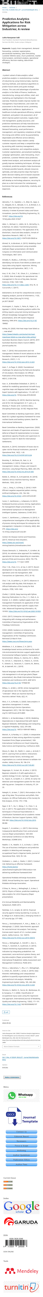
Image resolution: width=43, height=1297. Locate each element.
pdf (7, 1012)
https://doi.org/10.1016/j (11, 496)
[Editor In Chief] (21, 1133)
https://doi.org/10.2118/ (27, 320)
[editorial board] (21, 1138)
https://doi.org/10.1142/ (11, 1004)
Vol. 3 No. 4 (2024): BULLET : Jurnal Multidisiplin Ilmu (20, 10)
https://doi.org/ (12, 529)
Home (4, 7)
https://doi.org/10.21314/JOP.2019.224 (17, 455)
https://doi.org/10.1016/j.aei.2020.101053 (25, 611)
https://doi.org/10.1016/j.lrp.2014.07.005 (18, 472)
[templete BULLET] (21, 1127)
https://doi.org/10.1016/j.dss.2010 (23, 820)
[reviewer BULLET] (21, 1142)
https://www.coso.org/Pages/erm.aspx (17, 641)
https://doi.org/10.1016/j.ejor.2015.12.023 (18, 362)
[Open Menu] (2, 2)
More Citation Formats (11, 1046)
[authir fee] (21, 1166)
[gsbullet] (21, 1213)
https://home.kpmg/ (10, 867)
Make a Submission (12, 1077)
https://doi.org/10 (16, 216)
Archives (12, 7)
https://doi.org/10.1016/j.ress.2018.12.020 (18, 985)
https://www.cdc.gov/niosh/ (13, 542)
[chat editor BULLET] (21, 1101)
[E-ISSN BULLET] (15, 1247)
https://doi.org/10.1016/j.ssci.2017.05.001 (18, 765)
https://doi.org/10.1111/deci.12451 (15, 285)
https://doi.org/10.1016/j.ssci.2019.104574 (18, 938)
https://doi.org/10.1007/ (11, 238)
